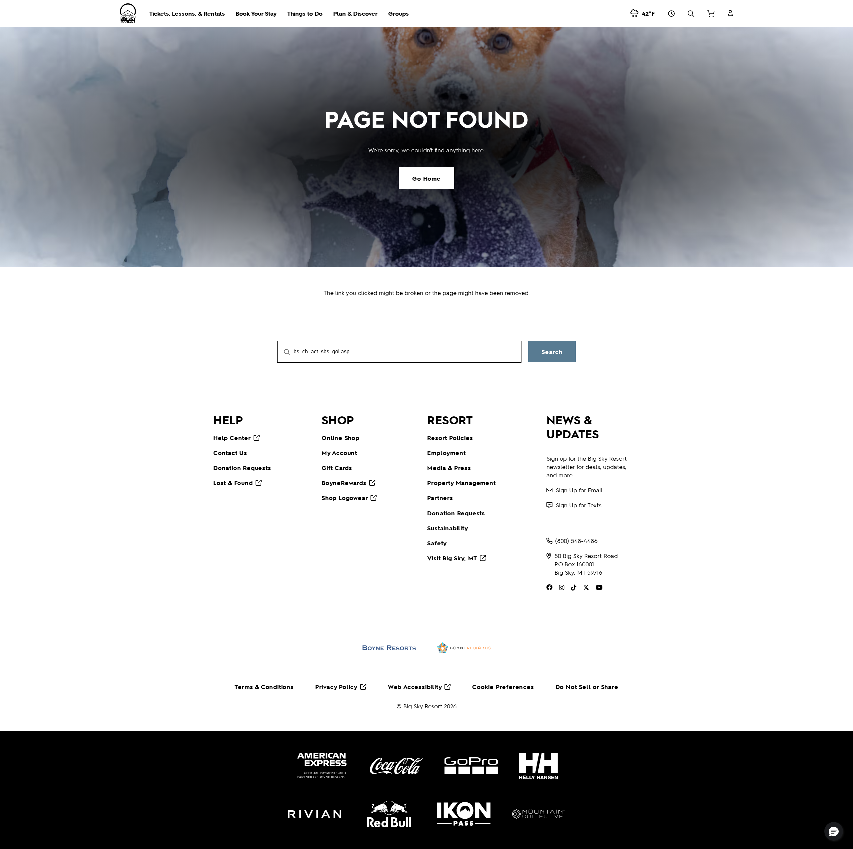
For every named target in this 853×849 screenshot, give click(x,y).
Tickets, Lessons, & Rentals (187, 13)
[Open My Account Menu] (730, 13)
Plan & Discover (355, 13)
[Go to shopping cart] (711, 13)
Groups (398, 13)
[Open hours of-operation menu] (671, 13)
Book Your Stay (256, 13)
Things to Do (305, 13)
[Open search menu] (691, 13)
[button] (833, 831)
